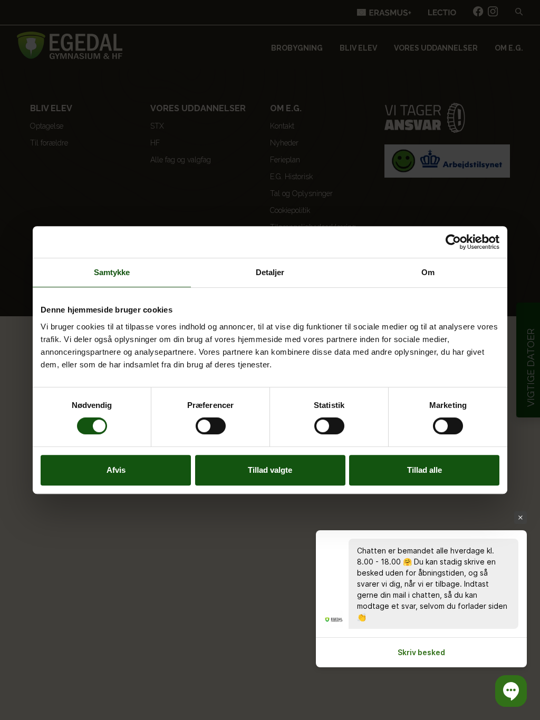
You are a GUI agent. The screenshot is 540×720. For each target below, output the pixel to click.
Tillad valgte (270, 469)
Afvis (116, 469)
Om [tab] (428, 272)
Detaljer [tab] (270, 272)
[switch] (211, 425)
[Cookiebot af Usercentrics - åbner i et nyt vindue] (453, 242)
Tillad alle (424, 469)
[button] (511, 691)
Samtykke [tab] (112, 272)
